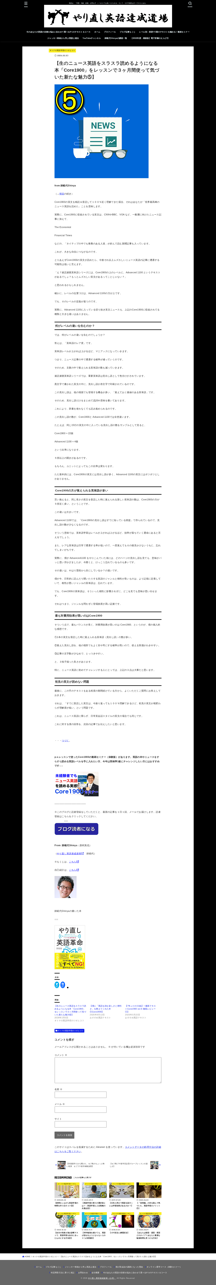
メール (60, 1104)
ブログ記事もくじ (127, 32)
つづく (65, 740)
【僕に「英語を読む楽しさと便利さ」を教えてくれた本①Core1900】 (105, 1009)
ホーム (97, 32)
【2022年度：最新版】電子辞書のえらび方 (150, 38)
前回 (61, 193)
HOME (27, 1256)
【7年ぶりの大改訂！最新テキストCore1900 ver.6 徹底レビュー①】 (140, 1009)
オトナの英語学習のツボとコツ (62, 50)
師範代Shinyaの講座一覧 (116, 38)
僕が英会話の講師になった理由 (129, 1267)
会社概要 (95, 1273)
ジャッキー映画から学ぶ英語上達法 (63, 38)
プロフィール (110, 32)
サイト (58, 1119)
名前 (58, 1089)
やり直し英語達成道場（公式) (102, 1278)
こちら (72, 861)
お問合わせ (83, 1273)
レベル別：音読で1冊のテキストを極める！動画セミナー (164, 32)
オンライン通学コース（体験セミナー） (164, 1267)
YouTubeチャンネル (92, 38)
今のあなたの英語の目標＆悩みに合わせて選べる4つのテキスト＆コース (58, 32)
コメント (61, 1055)
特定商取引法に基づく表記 (62, 1273)
